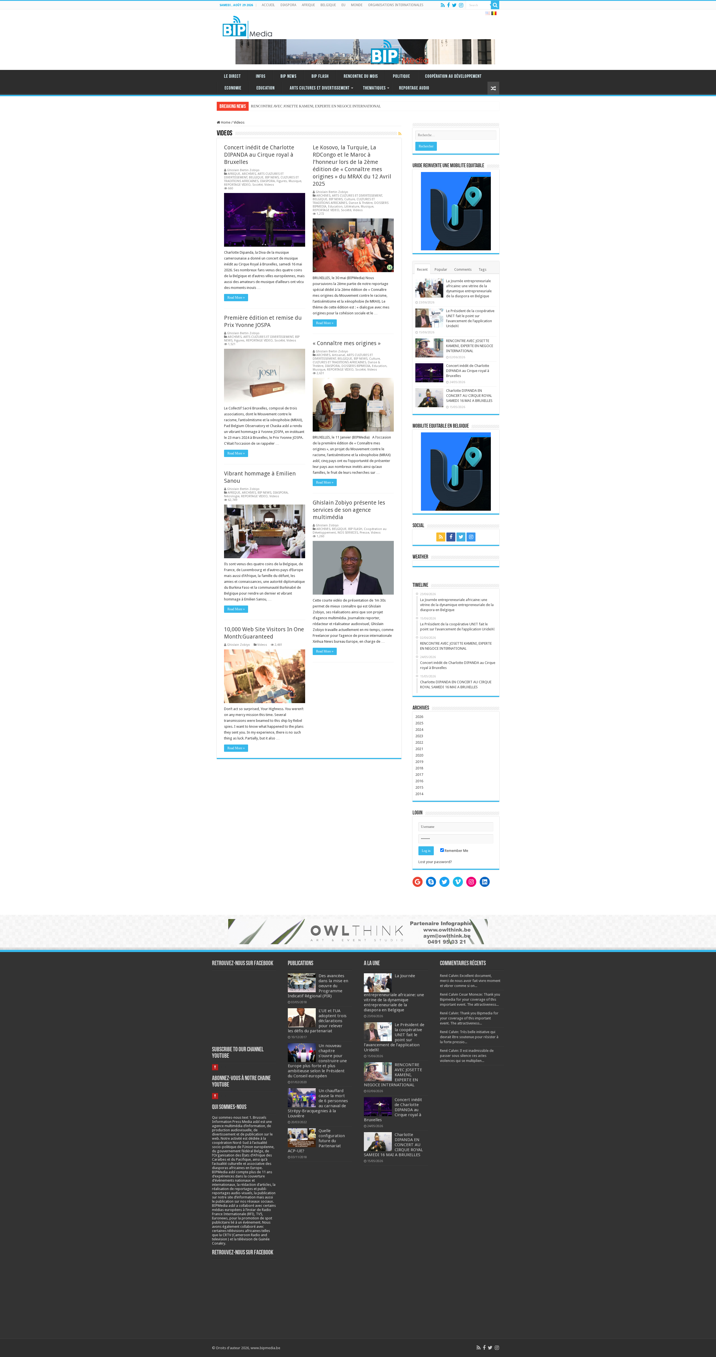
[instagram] (461, 5)
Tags (482, 269)
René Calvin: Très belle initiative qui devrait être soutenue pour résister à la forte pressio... (469, 1037)
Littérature (351, 206)
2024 (419, 729)
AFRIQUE (308, 5)
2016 (419, 781)
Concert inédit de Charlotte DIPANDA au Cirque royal (292, 106)
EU (343, 5)
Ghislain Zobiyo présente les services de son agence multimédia (349, 509)
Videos (269, 185)
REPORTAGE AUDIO (414, 88)
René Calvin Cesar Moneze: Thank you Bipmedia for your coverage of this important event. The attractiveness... (470, 999)
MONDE (356, 5)
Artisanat (338, 355)
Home (225, 122)
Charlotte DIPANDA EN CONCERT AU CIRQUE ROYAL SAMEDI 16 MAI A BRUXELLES (469, 395)
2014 (419, 794)
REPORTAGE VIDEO (237, 185)
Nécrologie (231, 496)
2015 (419, 787)
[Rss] (442, 5)
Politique (401, 76)
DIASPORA (288, 5)
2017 (419, 774)
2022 (419, 742)
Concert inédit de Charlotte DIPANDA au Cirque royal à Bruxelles (259, 154)
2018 (419, 768)
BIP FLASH (320, 76)
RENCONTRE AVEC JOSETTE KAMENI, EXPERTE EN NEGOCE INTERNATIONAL (469, 346)
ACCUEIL (268, 5)
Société (257, 185)
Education (265, 88)
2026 (419, 717)
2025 (419, 723)
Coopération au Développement (453, 76)
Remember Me (456, 851)
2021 (419, 749)
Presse (364, 532)
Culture (349, 199)
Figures (282, 181)
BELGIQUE (328, 5)
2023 (419, 736)
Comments (463, 269)
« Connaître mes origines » (347, 343)
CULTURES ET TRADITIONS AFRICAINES (344, 201)
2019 (419, 762)
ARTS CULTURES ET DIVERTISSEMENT (320, 88)
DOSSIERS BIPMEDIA (355, 366)
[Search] (495, 5)
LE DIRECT (232, 76)
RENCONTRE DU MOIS (361, 76)
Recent (422, 269)
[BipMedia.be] (247, 26)
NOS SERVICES (348, 532)
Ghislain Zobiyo (327, 525)
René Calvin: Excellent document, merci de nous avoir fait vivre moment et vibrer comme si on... (470, 981)
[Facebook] (448, 5)
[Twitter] (454, 5)
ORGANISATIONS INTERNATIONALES (395, 5)
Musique (295, 181)
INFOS (260, 76)
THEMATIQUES (374, 88)
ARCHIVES (249, 174)
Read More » (236, 298)
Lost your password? (435, 862)
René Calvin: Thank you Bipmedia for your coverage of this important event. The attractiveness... (469, 1018)
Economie (233, 88)
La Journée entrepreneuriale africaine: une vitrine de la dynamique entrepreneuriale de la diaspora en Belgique (394, 992)
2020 (419, 755)
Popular (441, 269)
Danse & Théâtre (361, 203)
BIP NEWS (288, 76)
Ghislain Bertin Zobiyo (243, 170)
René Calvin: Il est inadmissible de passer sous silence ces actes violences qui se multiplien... (467, 1056)
